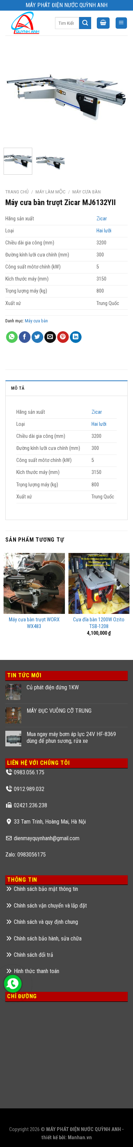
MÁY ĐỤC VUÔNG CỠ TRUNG (59, 710)
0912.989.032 (29, 789)
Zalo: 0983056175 (25, 854)
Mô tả (17, 388)
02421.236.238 (30, 805)
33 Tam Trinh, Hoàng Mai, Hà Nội (50, 821)
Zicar (101, 219)
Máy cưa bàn (86, 191)
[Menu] (121, 23)
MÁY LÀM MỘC (50, 191)
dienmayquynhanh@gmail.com (46, 838)
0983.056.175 (29, 772)
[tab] (66, 387)
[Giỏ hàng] (103, 23)
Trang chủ (17, 191)
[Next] (116, 95)
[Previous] (16, 95)
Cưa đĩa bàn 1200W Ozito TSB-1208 (98, 623)
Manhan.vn (80, 1138)
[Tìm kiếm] (85, 23)
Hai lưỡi (103, 231)
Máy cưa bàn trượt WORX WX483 (34, 623)
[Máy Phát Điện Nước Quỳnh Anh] (24, 23)
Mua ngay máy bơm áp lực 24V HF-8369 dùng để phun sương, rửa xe (71, 737)
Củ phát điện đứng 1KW (53, 687)
